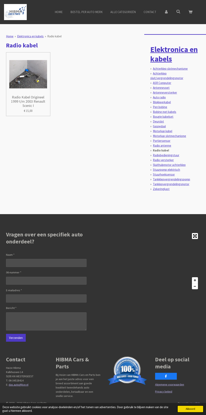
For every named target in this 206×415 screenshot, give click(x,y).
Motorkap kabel (162, 131)
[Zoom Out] (195, 286)
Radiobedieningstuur (166, 155)
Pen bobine (160, 107)
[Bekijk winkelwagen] (190, 12)
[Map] (152, 261)
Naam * (10, 255)
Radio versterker (163, 160)
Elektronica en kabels (30, 36)
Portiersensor (161, 141)
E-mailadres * (14, 290)
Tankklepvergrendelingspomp (171, 179)
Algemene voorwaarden (169, 384)
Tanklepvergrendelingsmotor (171, 184)
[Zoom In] (195, 280)
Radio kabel (54, 36)
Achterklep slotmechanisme (170, 69)
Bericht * (11, 308)
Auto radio (159, 97)
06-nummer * (13, 272)
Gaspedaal (159, 126)
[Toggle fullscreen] (195, 236)
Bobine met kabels (164, 112)
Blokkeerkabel (162, 102)
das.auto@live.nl (18, 384)
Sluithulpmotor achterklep (169, 165)
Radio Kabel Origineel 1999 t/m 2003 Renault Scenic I (28, 101)
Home (9, 36)
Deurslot (158, 121)
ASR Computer (162, 83)
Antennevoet (161, 88)
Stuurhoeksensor (164, 174)
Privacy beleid (163, 391)
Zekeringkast (161, 189)
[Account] (166, 12)
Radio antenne (162, 145)
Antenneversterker (165, 92)
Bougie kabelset (163, 117)
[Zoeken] (178, 12)
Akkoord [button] (190, 409)
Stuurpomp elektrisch (166, 170)
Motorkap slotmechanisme (169, 136)
